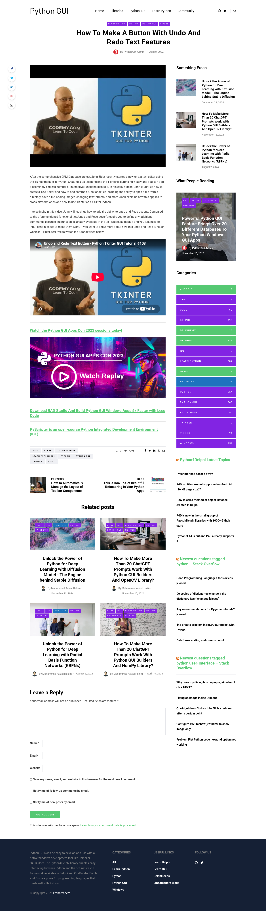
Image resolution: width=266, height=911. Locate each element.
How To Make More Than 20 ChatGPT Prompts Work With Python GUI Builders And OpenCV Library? (133, 569)
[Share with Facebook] (11, 69)
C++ (185, 200)
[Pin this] (11, 96)
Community (186, 11)
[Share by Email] (11, 105)
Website (35, 768)
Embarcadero (61, 893)
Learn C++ (160, 869)
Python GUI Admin (134, 51)
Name (34, 743)
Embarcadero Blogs (166, 883)
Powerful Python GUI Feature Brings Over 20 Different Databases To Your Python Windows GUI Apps (204, 229)
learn (48, 451)
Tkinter (130, 530)
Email (34, 755)
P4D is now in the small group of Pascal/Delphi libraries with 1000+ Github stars (203, 520)
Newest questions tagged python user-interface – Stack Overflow (202, 663)
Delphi (196, 200)
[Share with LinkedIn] (11, 87)
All (114, 862)
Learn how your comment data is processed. (108, 825)
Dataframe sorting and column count (200, 640)
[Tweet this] (11, 78)
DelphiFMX (206, 330)
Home (99, 11)
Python (134, 24)
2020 (35, 451)
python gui (83, 456)
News (206, 371)
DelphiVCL (206, 340)
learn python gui (44, 456)
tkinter (37, 462)
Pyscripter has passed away (194, 474)
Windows (42, 530)
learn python (66, 451)
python (65, 456)
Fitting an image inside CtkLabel (197, 698)
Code (40, 525)
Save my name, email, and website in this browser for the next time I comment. (84, 779)
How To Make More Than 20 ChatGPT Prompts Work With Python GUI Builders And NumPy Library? (133, 654)
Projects (61, 525)
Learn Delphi (162, 862)
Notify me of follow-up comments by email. (61, 790)
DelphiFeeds (162, 876)
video (52, 462)
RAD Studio (206, 412)
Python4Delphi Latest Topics (205, 459)
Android (206, 289)
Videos (164, 24)
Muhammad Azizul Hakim (66, 588)
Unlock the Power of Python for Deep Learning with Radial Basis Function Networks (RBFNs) (62, 654)
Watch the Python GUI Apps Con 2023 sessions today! (76, 330)
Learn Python (161, 11)
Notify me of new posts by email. (54, 802)
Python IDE (137, 11)
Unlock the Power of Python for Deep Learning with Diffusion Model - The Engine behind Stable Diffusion (62, 569)
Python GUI (49, 10)
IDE (49, 525)
